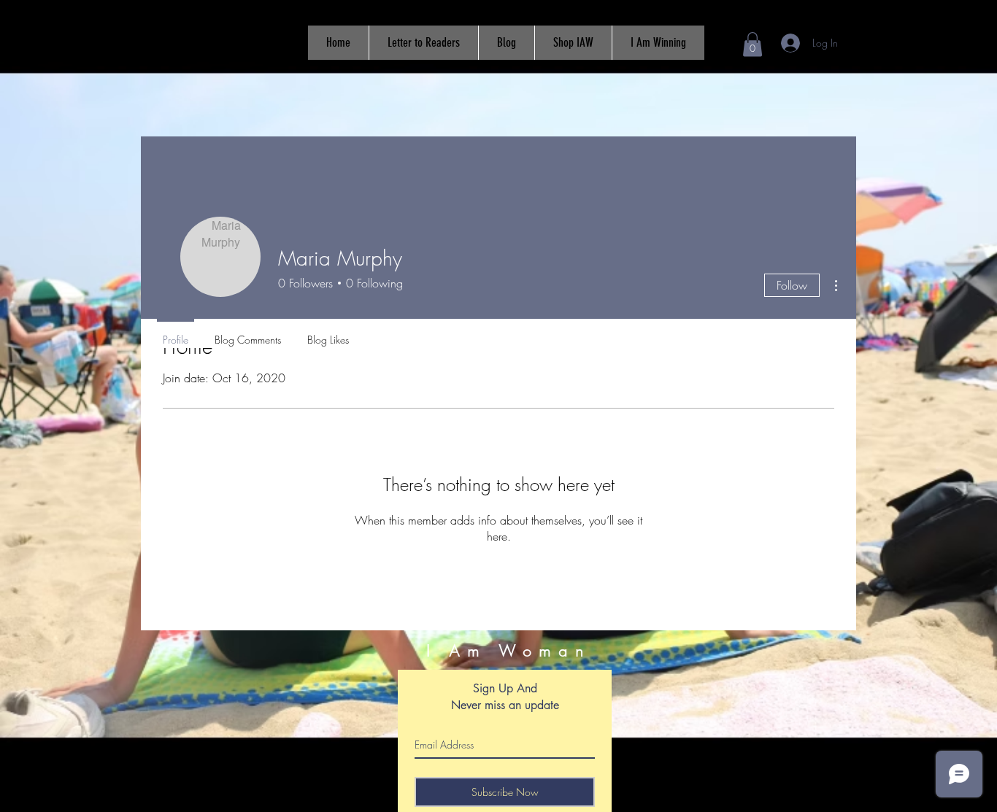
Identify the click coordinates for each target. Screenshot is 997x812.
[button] (752, 44)
